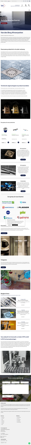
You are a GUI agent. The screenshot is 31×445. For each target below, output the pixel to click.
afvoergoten (3, 39)
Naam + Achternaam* (5, 380)
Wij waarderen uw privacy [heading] (11, 219)
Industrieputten (5, 24)
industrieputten (19, 38)
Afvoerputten (23, 159)
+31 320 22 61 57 (17, 5)
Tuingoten (3, 267)
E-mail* (21, 380)
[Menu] (29, 10)
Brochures (3, 417)
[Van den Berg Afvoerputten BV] (3, 5)
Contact (3, 423)
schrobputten (28, 38)
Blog (2, 419)
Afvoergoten (23, 175)
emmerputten (24, 38)
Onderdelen (23, 191)
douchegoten (15, 38)
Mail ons (3, 437)
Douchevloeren (4, 233)
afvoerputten (11, 38)
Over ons (3, 418)
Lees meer (22, 316)
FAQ (2, 424)
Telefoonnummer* (13, 380)
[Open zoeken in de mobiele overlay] (17, 1)
